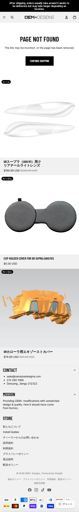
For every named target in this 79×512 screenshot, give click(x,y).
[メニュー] (4, 17)
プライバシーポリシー (16, 453)
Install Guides (11, 431)
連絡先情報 (39, 483)
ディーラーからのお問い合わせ (21, 437)
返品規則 (8, 459)
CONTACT (10, 370)
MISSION (9, 394)
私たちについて (12, 426)
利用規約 (8, 448)
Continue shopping (39, 61)
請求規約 (8, 442)
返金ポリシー (14, 479)
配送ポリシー (10, 464)
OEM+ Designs (33, 473)
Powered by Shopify (52, 473)
